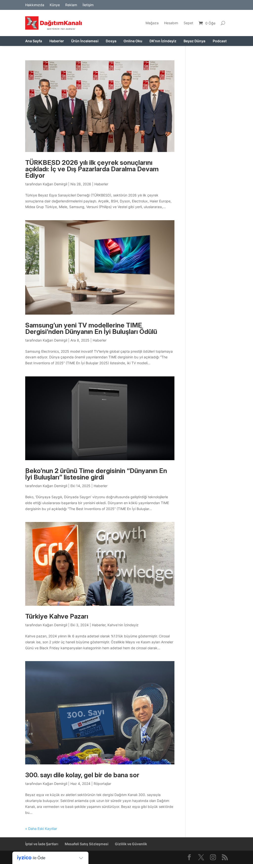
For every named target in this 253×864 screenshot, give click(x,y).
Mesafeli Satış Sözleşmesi (86, 844)
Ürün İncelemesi (85, 41)
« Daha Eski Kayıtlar (41, 828)
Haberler (56, 41)
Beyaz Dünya (194, 41)
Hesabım (171, 23)
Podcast (220, 41)
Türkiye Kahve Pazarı (56, 616)
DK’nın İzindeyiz (162, 41)
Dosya (111, 41)
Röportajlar (102, 783)
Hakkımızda (34, 5)
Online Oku (133, 41)
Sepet (188, 23)
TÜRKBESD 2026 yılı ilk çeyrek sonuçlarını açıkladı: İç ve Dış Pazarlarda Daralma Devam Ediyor (92, 169)
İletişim (88, 5)
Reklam (71, 5)
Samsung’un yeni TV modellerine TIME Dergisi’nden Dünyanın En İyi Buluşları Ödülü (91, 328)
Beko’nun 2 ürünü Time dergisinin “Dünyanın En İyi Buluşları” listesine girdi (96, 474)
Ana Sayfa (33, 41)
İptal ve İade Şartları (41, 844)
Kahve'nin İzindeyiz (123, 625)
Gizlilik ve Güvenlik (131, 844)
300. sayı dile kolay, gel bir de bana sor (82, 775)
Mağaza (152, 23)
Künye (55, 5)
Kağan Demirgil (55, 184)
